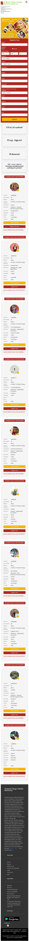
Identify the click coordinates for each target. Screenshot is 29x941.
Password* (4, 84)
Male (4, 49)
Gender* (3, 47)
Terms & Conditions (12, 891)
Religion (5, 199)
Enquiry (9, 864)
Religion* (3, 56)
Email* (3, 78)
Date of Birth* (5, 51)
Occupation (6, 205)
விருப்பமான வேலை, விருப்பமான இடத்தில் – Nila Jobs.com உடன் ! (14, 897)
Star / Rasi (5, 210)
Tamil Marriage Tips (12, 889)
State (4, 217)
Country (5, 219)
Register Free (14, 287)
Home (8, 862)
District (5, 215)
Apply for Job (10, 866)
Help (8, 874)
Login (8, 870)
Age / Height (6, 197)
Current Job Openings (13, 868)
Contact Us (10, 872)
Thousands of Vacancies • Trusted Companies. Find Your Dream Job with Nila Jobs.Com (14, 904)
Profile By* (4, 90)
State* (3, 96)
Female (15, 49)
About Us (9, 887)
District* (3, 101)
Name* (3, 42)
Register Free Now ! (14, 848)
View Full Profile (14, 222)
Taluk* (3, 107)
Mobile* (3, 72)
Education (5, 207)
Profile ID (5, 195)
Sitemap (9, 885)
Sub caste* (4, 67)
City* (2, 112)
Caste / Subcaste (5, 202)
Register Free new (14, 226)
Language (5, 212)
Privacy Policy (10, 893)
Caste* (3, 61)
